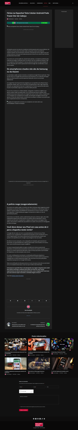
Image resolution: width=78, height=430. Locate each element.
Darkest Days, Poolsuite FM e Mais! (58, 352)
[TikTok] (42, 418)
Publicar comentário (23, 410)
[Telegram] (32, 300)
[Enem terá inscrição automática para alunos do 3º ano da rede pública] (16, 344)
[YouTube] (40, 418)
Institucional (55, 3)
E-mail (35, 386)
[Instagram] (35, 418)
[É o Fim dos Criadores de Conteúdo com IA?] (62, 363)
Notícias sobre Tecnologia (18, 275)
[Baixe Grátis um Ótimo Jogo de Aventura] (39, 363)
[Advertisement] (28, 38)
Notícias (45, 3)
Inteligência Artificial (23, 3)
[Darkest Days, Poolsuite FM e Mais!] (62, 344)
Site (47, 386)
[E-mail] (46, 300)
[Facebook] (10, 300)
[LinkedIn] (24, 300)
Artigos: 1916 (28, 315)
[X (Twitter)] (17, 300)
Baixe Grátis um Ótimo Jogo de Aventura (36, 371)
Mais (49, 3)
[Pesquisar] (72, 3)
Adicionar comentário (24, 396)
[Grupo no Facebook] (44, 418)
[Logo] (39, 424)
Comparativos (40, 3)
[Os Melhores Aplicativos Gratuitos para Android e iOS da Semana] (39, 344)
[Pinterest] (38, 418)
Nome (21, 386)
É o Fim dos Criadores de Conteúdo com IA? (59, 371)
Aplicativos (32, 3)
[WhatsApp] (39, 300)
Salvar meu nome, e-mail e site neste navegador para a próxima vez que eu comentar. (32, 406)
